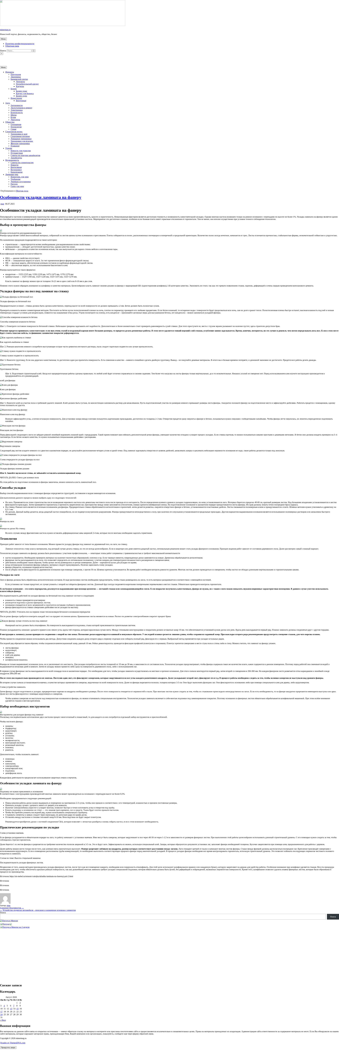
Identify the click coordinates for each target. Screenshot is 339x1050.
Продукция (16, 74)
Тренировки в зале (19, 134)
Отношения (16, 124)
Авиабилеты (16, 158)
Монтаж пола (22, 191)
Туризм (8, 148)
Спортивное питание (20, 136)
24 (1, 1014)
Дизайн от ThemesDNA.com (12, 1043)
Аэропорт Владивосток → (12, 908)
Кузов (13, 117)
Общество (9, 122)
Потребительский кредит (27, 84)
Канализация (16, 172)
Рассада (14, 184)
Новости (14, 165)
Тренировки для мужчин (22, 141)
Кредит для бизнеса (25, 93)
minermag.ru (5, 30)
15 (17, 1009)
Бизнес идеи (21, 96)
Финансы (9, 72)
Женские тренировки (20, 143)
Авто (7, 103)
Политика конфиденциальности (19, 43)
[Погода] (6, 923)
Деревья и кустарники (21, 181)
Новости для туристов (21, 151)
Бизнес (14, 89)
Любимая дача (11, 174)
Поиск (3, 912)
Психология (16, 127)
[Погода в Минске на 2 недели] (15, 926)
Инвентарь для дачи (20, 177)
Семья (13, 129)
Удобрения (15, 179)
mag (2, 204)
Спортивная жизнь (13, 131)
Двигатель (15, 120)
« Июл (3, 1020)
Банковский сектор (19, 79)
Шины (14, 115)
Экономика (16, 77)
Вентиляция (16, 167)
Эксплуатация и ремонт (21, 108)
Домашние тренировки (21, 139)
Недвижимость (12, 160)
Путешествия (17, 153)
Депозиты (20, 81)
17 (1, 1011)
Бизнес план (21, 91)
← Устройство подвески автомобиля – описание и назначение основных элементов (38, 910)
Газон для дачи (17, 186)
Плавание (15, 146)
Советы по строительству (22, 162)
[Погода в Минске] (9, 921)
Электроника (17, 110)
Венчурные (21, 100)
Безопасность (17, 112)
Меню (3, 39)
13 (11, 1009)
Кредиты (20, 86)
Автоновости (17, 105)
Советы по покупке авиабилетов (25, 155)
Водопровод (16, 170)
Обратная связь (12, 46)
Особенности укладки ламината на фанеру (40, 197)
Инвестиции (16, 98)
